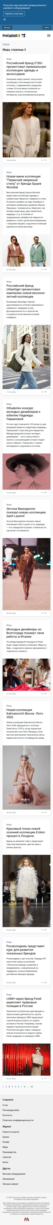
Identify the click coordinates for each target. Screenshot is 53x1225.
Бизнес (6, 1137)
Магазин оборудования (14, 1174)
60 (32, 1087)
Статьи (6, 44)
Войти (47, 27)
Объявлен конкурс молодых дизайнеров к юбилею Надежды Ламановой (23, 413)
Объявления (8, 1179)
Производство (9, 1152)
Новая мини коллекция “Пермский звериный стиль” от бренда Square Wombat (23, 182)
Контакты (7, 1115)
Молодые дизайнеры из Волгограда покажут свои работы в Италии (25, 633)
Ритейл (6, 1142)
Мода (9, 59)
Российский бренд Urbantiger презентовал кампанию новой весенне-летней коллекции (25, 291)
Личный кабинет (11, 1184)
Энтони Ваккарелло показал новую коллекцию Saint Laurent (26, 512)
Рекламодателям (11, 1110)
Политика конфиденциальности (18, 1120)
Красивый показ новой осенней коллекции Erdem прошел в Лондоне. (25, 832)
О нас (5, 1105)
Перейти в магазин (14, 13)
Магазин (7, 27)
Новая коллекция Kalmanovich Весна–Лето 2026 (24, 713)
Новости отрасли (11, 1132)
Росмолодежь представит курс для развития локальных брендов (25, 949)
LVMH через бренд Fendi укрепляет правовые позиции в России (23, 1002)
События (7, 1157)
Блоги (5, 1162)
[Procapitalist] (14, 35)
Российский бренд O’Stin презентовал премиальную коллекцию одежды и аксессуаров (26, 68)
